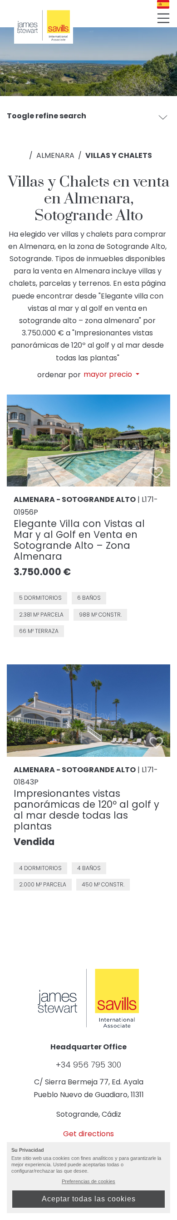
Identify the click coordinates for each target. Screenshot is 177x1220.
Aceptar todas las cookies (89, 1199)
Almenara (55, 155)
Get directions (88, 1134)
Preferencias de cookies (88, 1181)
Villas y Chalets (118, 155)
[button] (163, 117)
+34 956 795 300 (88, 1064)
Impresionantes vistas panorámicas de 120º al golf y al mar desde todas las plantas (86, 810)
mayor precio (109, 374)
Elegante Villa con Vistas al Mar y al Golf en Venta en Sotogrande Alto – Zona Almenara (79, 540)
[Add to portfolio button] (156, 472)
